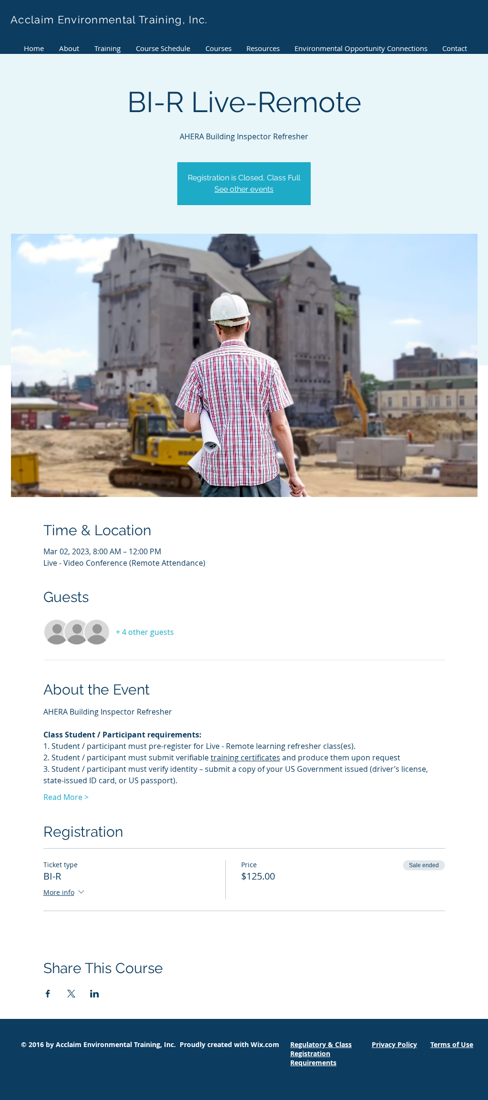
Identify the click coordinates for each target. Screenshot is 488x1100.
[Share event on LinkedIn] (94, 993)
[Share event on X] (71, 993)
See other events (244, 189)
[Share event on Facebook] (47, 993)
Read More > (66, 797)
